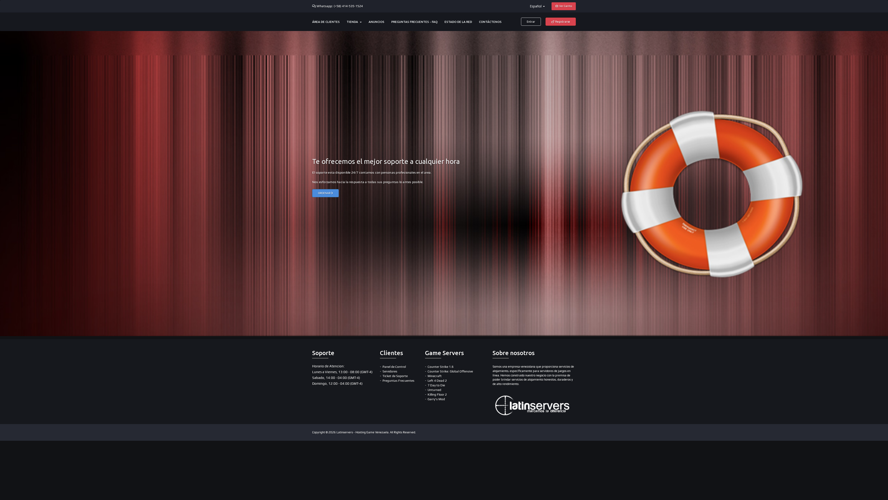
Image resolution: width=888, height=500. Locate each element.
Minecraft (435, 376)
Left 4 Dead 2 (437, 380)
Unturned (434, 390)
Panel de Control (394, 367)
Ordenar (324, 193)
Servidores (389, 371)
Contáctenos (490, 21)
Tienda (353, 21)
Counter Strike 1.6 (440, 367)
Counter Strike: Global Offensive (450, 371)
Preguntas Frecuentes (398, 380)
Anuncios (376, 21)
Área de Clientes (326, 21)
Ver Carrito (565, 6)
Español (536, 6)
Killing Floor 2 (437, 394)
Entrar (531, 21)
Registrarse (562, 21)
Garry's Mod (436, 399)
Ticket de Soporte (395, 376)
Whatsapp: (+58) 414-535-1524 (340, 6)
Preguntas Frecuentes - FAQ (414, 21)
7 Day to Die (436, 385)
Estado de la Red (458, 21)
